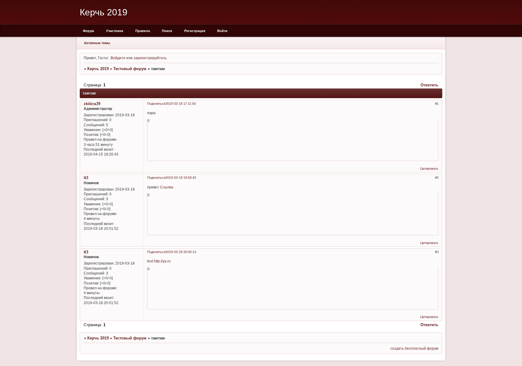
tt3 (86, 177)
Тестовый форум (130, 68)
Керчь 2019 (98, 68)
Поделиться (156, 103)
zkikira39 (92, 103)
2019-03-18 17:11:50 (181, 103)
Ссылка (166, 187)
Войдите (118, 58)
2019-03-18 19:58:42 (181, 177)
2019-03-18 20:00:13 (181, 252)
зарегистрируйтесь (150, 58)
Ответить (429, 85)
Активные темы (97, 43)
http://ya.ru (162, 261)
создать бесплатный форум (414, 348)
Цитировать (429, 168)
